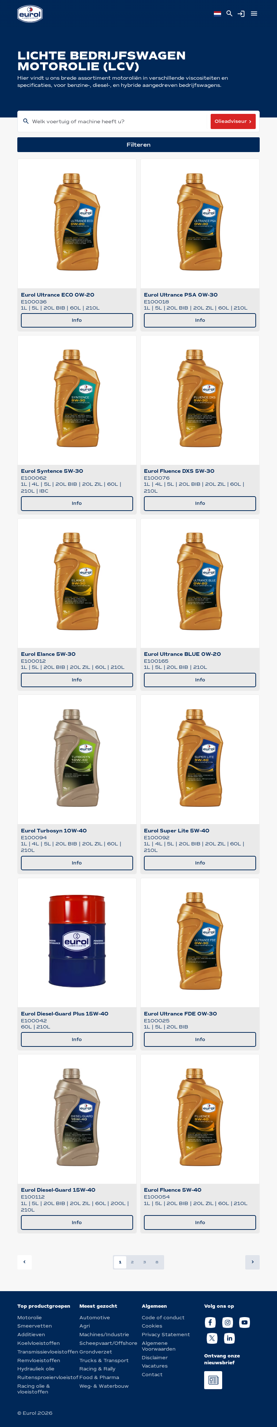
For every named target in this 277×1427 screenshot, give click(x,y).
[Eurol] (30, 14)
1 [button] (120, 1262)
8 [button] (156, 1262)
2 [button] (132, 1262)
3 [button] (144, 1262)
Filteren (139, 144)
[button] (252, 1262)
